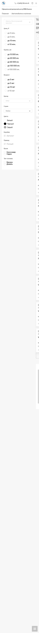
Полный (10, 144)
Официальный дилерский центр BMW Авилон (17, 9)
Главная (5, 13)
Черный (10, 124)
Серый (9, 127)
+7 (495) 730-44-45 (23, 3)
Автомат (10, 136)
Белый (9, 120)
